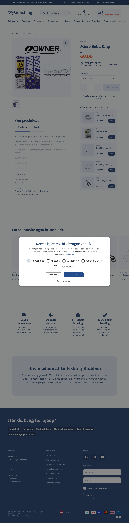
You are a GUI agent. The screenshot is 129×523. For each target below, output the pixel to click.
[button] (64, 281)
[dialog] (64, 261)
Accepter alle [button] (74, 275)
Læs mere (70, 254)
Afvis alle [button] (53, 275)
